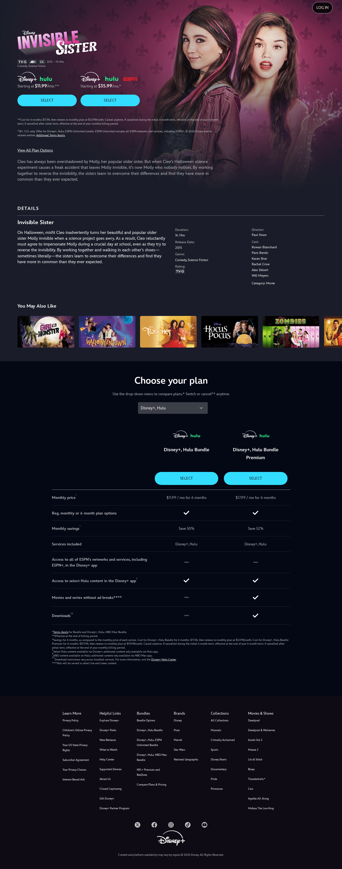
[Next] (333, 331)
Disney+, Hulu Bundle (150, 730)
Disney (178, 720)
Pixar (177, 730)
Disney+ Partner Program (114, 808)
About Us (105, 779)
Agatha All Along (258, 798)
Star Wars (179, 749)
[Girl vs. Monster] (45, 332)
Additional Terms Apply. (50, 135)
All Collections (219, 720)
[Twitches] (168, 332)
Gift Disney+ (107, 798)
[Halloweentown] (107, 332)
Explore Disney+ (109, 720)
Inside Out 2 (255, 740)
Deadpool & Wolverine (261, 730)
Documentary (218, 769)
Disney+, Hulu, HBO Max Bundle (152, 757)
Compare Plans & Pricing (151, 784)
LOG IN (322, 7)
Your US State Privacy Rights (75, 747)
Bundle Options (146, 720)
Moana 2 (253, 749)
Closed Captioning (111, 788)
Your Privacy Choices (74, 769)
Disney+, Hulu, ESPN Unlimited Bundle (149, 742)
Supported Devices (111, 769)
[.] (137, 825)
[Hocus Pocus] (229, 332)
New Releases (108, 740)
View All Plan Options (35, 150)
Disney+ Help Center (163, 659)
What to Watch (108, 749)
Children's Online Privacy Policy (77, 733)
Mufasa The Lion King (261, 808)
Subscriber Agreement (76, 760)
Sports (214, 749)
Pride (214, 779)
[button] (115, 713)
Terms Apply (60, 632)
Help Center (107, 759)
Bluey (251, 769)
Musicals (216, 730)
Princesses (217, 788)
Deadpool (254, 720)
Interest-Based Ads (74, 779)
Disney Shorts (219, 759)
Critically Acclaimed (223, 740)
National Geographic (186, 759)
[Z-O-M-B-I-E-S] (291, 332)
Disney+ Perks (108, 730)
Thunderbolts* (256, 779)
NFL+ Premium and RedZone (148, 772)
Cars (250, 788)
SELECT (47, 100)
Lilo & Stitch (255, 759)
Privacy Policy (70, 720)
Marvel (178, 740)
